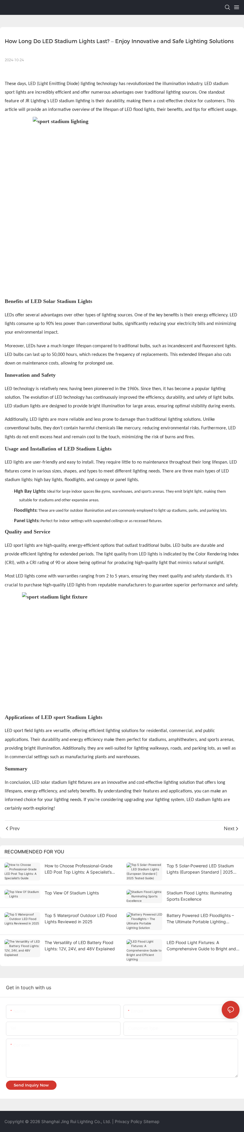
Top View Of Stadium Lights (72, 892)
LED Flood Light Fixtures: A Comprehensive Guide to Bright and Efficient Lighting (201, 946)
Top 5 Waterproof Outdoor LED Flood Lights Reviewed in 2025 (81, 918)
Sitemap (151, 1121)
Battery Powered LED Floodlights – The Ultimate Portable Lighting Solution (200, 919)
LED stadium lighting (70, 101)
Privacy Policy (128, 1121)
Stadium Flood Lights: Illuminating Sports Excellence (199, 896)
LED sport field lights (24, 731)
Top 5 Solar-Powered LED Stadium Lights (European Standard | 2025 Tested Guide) (200, 869)
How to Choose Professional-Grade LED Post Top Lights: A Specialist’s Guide (78, 869)
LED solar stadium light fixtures (62, 782)
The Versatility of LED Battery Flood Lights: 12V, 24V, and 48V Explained (80, 945)
